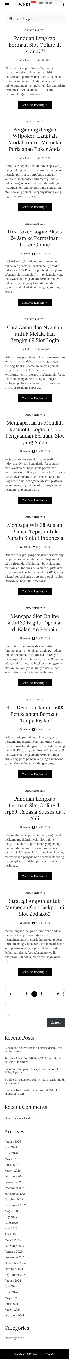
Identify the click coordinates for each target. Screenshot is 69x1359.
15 (27, 994)
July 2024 (11, 1286)
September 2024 (15, 1275)
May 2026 (11, 1159)
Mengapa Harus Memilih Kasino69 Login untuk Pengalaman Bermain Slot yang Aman (34, 432)
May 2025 (11, 1228)
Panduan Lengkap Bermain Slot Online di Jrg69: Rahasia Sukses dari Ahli (35, 808)
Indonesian (44, 2)
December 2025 (15, 1188)
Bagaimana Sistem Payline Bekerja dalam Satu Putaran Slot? (33, 1049)
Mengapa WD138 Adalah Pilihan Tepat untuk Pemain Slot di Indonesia (34, 531)
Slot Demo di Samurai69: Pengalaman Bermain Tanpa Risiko (34, 714)
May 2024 (11, 1298)
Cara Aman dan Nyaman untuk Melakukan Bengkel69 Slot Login (34, 334)
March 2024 (13, 1309)
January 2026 (13, 1182)
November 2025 (15, 1193)
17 (41, 994)
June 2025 (11, 1222)
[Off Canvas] (7, 4)
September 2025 (15, 1205)
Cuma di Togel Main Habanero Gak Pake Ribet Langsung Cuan (33, 1092)
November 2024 (15, 1263)
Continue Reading (33, 105)
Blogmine (50, 1354)
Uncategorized (34, 30)
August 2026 (13, 1141)
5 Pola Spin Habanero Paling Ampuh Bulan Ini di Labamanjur (35, 1081)
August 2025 (13, 1211)
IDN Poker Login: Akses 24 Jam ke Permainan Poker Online (35, 238)
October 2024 (14, 1269)
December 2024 (15, 1257)
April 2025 (11, 1234)
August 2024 (13, 1280)
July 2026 (11, 1147)
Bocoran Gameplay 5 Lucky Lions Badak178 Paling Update (31, 1070)
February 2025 (14, 1246)
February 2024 (14, 1315)
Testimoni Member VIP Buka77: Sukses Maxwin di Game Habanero (34, 1060)
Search (10, 1015)
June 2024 (11, 1292)
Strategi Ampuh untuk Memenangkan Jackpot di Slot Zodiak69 (34, 907)
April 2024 (11, 1304)
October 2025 (14, 1199)
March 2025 (13, 1240)
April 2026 (11, 1164)
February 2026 (14, 1176)
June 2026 (11, 1153)
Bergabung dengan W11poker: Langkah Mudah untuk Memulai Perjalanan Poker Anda (34, 139)
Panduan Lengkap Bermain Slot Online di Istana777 (35, 44)
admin (26, 60)
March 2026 (13, 1170)
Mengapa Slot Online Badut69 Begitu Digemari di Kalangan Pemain (35, 622)
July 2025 (11, 1217)
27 (58, 994)
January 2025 (13, 1251)
